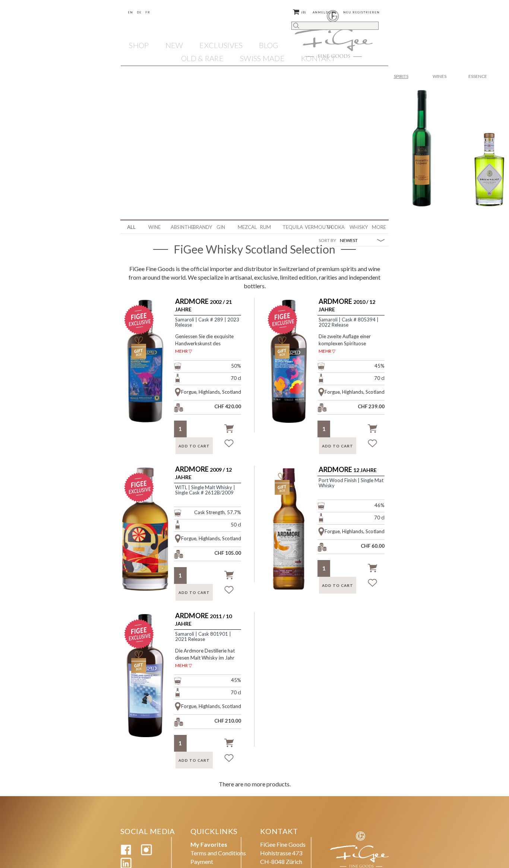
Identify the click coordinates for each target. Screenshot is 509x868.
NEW (174, 45)
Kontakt (318, 58)
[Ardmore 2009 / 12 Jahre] (149, 538)
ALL (131, 227)
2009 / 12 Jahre (203, 473)
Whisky (358, 227)
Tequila (290, 227)
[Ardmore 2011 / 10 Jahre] (149, 684)
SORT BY (327, 240)
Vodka (335, 227)
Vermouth (313, 227)
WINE (154, 227)
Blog (268, 45)
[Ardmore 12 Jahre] (293, 538)
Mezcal (246, 227)
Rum (265, 227)
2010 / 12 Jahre (347, 305)
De (139, 12)
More (379, 227)
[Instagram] (146, 852)
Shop (139, 45)
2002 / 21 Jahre (203, 305)
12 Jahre (348, 470)
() (303, 12)
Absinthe (179, 227)
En (130, 12)
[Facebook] (126, 852)
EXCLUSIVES (221, 45)
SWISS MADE (262, 58)
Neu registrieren (361, 12)
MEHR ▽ (183, 351)
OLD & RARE (202, 58)
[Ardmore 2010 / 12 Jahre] (293, 370)
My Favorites (208, 844)
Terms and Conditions (218, 852)
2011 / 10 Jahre (203, 619)
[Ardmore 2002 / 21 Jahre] (149, 370)
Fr (147, 12)
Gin (220, 227)
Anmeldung (324, 12)
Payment (201, 861)
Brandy (201, 227)
